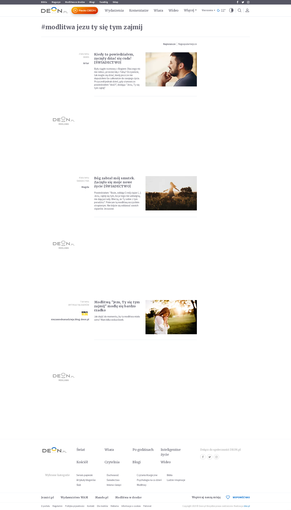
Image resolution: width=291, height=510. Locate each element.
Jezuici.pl (47, 497)
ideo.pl (247, 506)
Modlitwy (141, 484)
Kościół (82, 462)
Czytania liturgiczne (147, 475)
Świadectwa (83, 180)
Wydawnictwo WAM (74, 497)
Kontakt (90, 506)
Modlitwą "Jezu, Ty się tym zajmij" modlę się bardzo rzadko (117, 306)
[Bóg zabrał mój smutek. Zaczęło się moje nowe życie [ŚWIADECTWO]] (171, 193)
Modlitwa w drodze (75, 2)
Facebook (237, 2)
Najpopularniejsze (187, 44)
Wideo (174, 10)
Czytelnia (112, 462)
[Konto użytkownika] (247, 10)
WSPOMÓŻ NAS (241, 497)
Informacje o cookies (131, 506)
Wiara (158, 10)
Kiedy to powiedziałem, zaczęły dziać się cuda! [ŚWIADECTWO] (114, 58)
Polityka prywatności (74, 506)
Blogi (92, 2)
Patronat (147, 506)
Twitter (243, 2)
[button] (231, 10)
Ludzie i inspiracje (176, 480)
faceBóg (104, 2)
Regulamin (57, 506)
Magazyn (56, 2)
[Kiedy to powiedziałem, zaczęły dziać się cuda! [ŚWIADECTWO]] (171, 69)
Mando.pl (101, 497)
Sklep (115, 2)
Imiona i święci (114, 484)
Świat (80, 450)
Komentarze (139, 10)
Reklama (115, 506)
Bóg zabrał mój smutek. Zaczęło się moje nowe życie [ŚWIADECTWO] (114, 182)
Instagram (248, 2)
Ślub (78, 484)
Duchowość (113, 475)
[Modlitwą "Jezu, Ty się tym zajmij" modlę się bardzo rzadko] (171, 317)
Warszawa (207, 10)
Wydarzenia (114, 10)
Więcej (189, 10)
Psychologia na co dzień (149, 480)
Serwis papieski (84, 475)
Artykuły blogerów (78, 304)
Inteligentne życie (171, 452)
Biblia (44, 2)
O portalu (45, 506)
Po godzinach (143, 450)
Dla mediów (102, 506)
